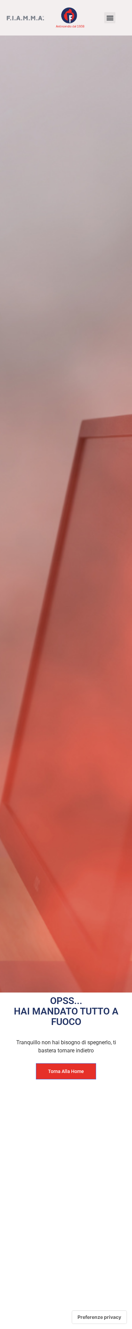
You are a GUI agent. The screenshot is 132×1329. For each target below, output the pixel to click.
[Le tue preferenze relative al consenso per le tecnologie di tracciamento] (99, 1317)
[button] (109, 17)
